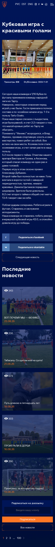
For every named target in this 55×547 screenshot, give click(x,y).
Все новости (27, 527)
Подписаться (27, 519)
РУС (17, 4)
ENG (30, 4)
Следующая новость (27, 257)
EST (24, 4)
